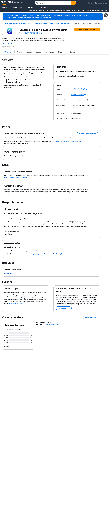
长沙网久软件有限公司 (32, 33)
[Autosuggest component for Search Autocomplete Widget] (73, 3)
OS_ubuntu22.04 (76, 113)
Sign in (90, 3)
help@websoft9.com (16, 303)
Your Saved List (44, 7)
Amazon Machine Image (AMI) (81, 100)
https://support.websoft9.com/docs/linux (45, 254)
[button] (6, 7)
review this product (53, 324)
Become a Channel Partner (36, 10)
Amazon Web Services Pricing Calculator (67, 141)
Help (106, 10)
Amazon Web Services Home (95, 10)
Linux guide (8, 273)
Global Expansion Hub (78, 10)
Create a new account (101, 3)
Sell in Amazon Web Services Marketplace (58, 10)
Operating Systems (77, 94)
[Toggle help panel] (106, 15)
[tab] (8, 52)
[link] (88, 23)
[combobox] (53, 3)
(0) (13, 47)
